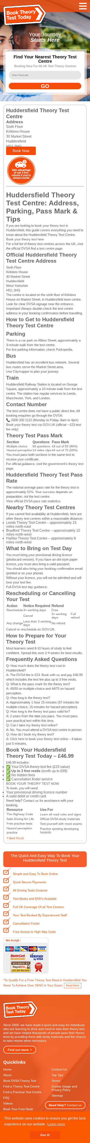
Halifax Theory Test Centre (26, 538)
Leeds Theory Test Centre (26, 522)
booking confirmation (44, 313)
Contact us (31, 800)
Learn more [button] (56, 1124)
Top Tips (57, 1075)
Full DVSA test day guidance (26, 587)
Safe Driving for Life (20, 819)
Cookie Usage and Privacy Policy (64, 1088)
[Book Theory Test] (20, 1018)
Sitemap (57, 1095)
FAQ (6, 1097)
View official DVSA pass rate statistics (33, 501)
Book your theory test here (25, 239)
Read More (72, 985)
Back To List (16, 838)
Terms (56, 1080)
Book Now (21, 151)
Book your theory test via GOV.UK (30, 424)
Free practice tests (19, 823)
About (7, 1075)
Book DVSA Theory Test (19, 1080)
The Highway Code (20, 814)
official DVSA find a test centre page (36, 248)
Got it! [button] (45, 1135)
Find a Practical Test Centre (22, 1092)
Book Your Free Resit (18, 1109)
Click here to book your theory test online (39, 739)
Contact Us (59, 1069)
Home (7, 1069)
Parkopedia (64, 349)
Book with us (51, 675)
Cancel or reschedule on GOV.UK (30, 629)
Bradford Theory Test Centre (28, 530)
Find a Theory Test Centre (21, 1086)
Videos (8, 1103)
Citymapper (21, 371)
